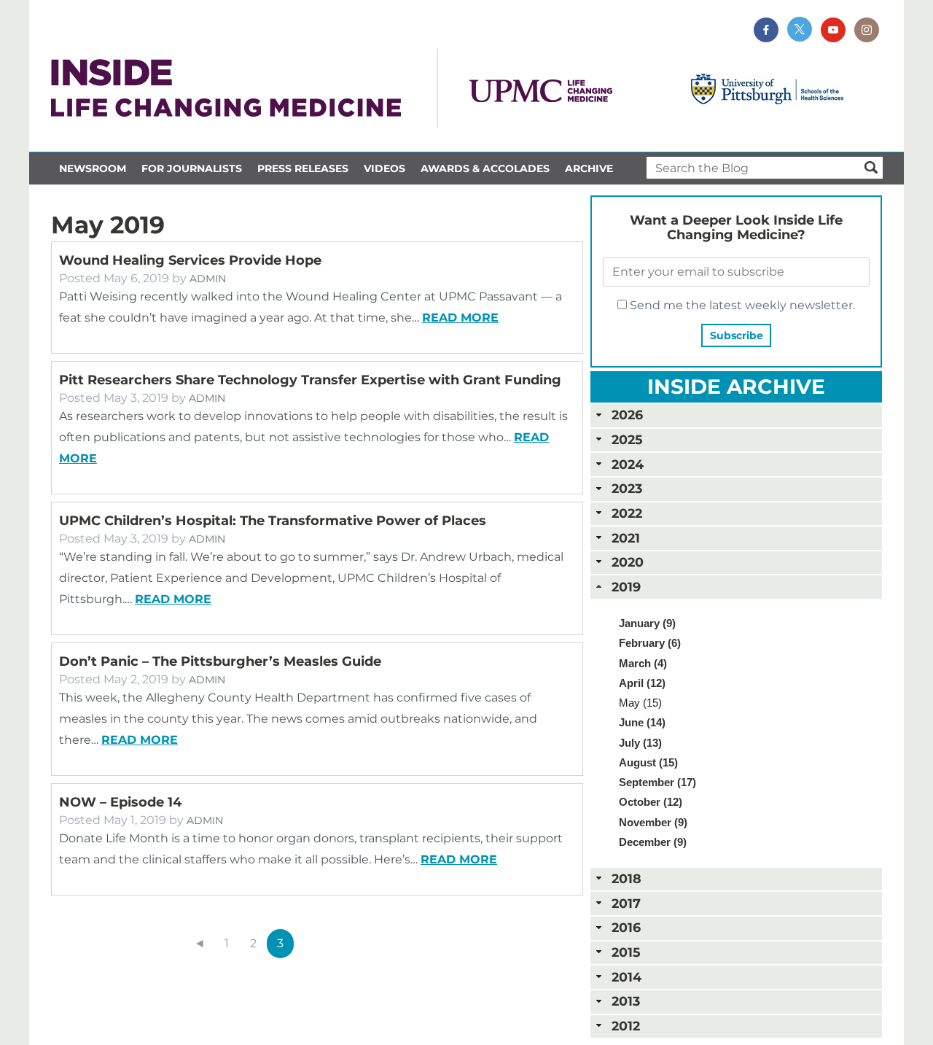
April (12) (642, 683)
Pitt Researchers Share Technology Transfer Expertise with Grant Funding (310, 380)
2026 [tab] (627, 414)
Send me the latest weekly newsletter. (741, 305)
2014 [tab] (626, 976)
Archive (589, 168)
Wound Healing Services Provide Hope (190, 260)
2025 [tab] (627, 439)
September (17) (657, 782)
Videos (384, 168)
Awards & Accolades (485, 168)
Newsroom (92, 168)
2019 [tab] (626, 586)
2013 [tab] (626, 1001)
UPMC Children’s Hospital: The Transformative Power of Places (272, 521)
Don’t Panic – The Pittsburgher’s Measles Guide (220, 661)
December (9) (653, 842)
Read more (460, 318)
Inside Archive (736, 386)
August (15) (648, 762)
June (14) (642, 722)
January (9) (647, 623)
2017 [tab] (626, 903)
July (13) (640, 743)
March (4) (643, 663)
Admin (208, 278)
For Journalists (191, 168)
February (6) (650, 643)
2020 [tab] (628, 562)
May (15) (640, 702)
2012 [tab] (626, 1025)
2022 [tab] (627, 513)
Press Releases (302, 168)
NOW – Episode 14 (120, 802)
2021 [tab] (626, 537)
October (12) (650, 802)
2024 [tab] (628, 464)
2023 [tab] (627, 488)
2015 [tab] (626, 952)
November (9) (653, 822)
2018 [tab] (626, 878)
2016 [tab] (626, 927)
